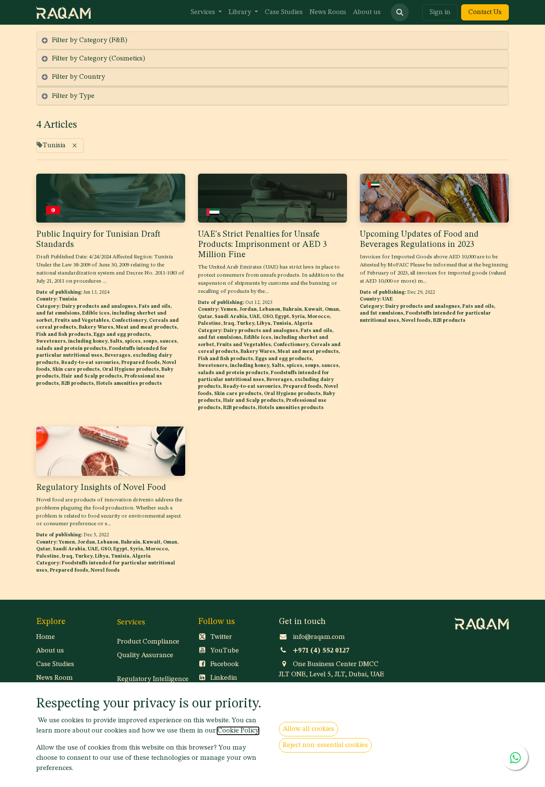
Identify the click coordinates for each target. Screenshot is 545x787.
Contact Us (485, 12)
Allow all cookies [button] (308, 729)
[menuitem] (206, 12)
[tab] (272, 40)
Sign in (440, 12)
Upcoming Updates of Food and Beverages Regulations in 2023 (419, 239)
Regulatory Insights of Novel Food (101, 488)
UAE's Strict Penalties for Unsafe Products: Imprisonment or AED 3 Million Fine (262, 244)
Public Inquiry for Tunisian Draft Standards (98, 239)
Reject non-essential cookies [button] (325, 745)
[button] (400, 12)
